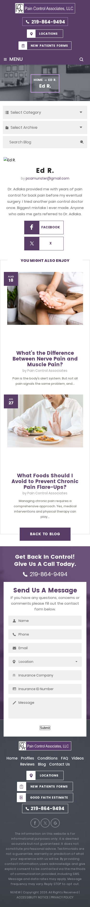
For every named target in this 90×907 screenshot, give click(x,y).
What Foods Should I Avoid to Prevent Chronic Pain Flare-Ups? (45, 481)
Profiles (27, 758)
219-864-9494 (48, 22)
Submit (45, 728)
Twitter (45, 823)
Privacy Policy (62, 897)
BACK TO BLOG (45, 534)
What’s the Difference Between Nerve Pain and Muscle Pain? (45, 359)
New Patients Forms (49, 46)
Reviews (27, 764)
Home (12, 758)
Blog (42, 764)
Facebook (50, 227)
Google (55, 823)
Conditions (47, 758)
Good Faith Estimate (49, 797)
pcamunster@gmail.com (47, 178)
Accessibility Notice (33, 897)
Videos (78, 758)
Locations (48, 34)
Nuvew (15, 892)
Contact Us (59, 764)
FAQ (64, 758)
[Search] (82, 142)
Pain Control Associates (47, 370)
